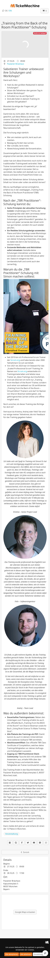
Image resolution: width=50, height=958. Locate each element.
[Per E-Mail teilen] (34, 842)
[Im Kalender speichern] (9, 842)
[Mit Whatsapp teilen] (46, 842)
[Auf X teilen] (27, 842)
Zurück (25, 852)
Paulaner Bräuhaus (15, 64)
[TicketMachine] (47, 942)
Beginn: (6, 863)
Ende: (5, 870)
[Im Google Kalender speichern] (15, 842)
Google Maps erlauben (25, 912)
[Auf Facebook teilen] (21, 842)
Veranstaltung (11, 834)
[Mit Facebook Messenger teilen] (40, 842)
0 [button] (46, 10)
